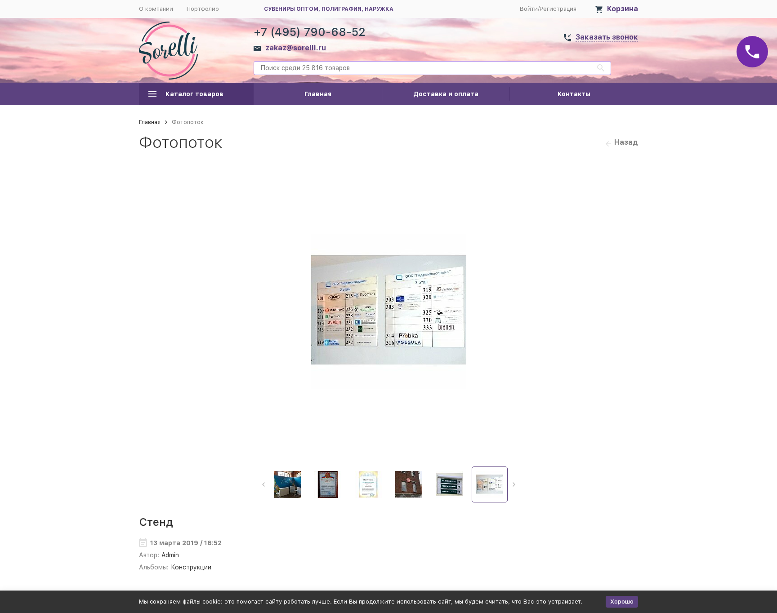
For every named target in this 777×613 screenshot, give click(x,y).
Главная (317, 94)
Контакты (574, 94)
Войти (529, 8)
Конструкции (191, 567)
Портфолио (203, 8)
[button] (263, 484)
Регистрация (558, 8)
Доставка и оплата (445, 94)
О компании (156, 8)
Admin (170, 555)
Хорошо (622, 601)
